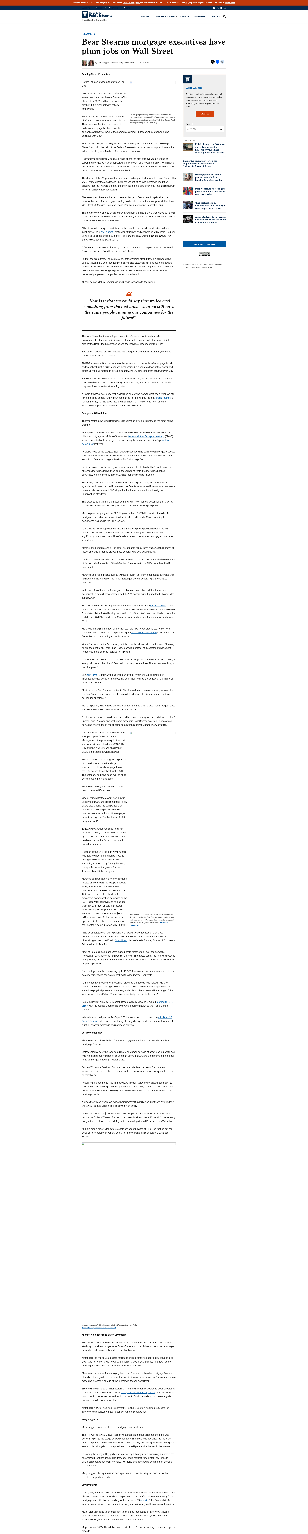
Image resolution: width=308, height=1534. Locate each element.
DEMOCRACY (145, 16)
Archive (127, 8)
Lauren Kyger (103, 62)
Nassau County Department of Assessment (99, 1328)
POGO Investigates (131, 2)
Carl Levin (92, 675)
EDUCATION (184, 16)
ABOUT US (205, 114)
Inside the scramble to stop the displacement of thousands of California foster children (200, 163)
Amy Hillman (121, 940)
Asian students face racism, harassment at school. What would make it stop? (210, 219)
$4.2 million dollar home (144, 632)
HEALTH (215, 16)
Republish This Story (204, 244)
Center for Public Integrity (200, 94)
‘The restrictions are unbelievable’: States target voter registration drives (210, 205)
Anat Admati (107, 232)
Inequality (88, 33)
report (143, 1500)
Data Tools (113, 8)
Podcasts (99, 8)
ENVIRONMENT (200, 16)
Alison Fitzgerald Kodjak (123, 62)
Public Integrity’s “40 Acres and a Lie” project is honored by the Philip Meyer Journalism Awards (210, 148)
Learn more (230, 2)
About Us (86, 8)
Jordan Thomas (162, 397)
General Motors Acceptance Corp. (146, 436)
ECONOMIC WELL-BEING (165, 16)
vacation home (158, 605)
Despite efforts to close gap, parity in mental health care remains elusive (210, 191)
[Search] (220, 128)
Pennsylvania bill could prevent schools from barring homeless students (210, 177)
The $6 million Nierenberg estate (138, 1392)
